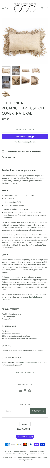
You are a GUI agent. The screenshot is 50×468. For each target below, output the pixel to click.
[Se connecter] (42, 7)
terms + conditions (20, 451)
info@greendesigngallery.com (31, 362)
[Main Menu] (3, 8)
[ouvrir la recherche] (6, 8)
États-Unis (23, 429)
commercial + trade (37, 454)
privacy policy (23, 454)
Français (24, 424)
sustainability (10, 454)
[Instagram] (25, 390)
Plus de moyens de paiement (25, 142)
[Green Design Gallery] (25, 7)
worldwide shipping (37, 451)
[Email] (20, 390)
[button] (25, 372)
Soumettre (38, 411)
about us (8, 451)
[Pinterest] (29, 390)
